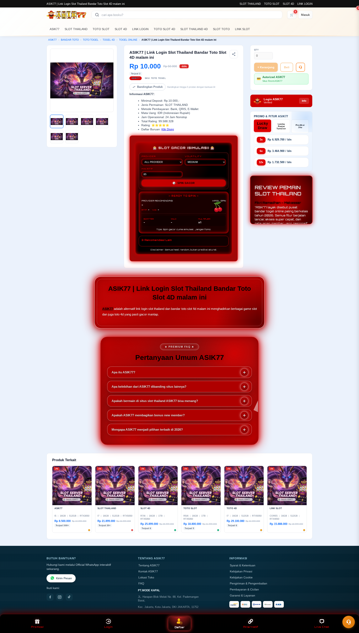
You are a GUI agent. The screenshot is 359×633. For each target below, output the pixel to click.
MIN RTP (147, 168)
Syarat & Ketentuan (242, 565)
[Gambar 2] (72, 121)
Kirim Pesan (64, 578)
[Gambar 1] (56, 121)
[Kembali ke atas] (349, 611)
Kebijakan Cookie (241, 577)
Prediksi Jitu (300, 126)
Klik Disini (167, 129)
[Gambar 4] (102, 121)
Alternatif (250, 626)
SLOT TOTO (221, 29)
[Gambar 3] (87, 121)
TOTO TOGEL (90, 40)
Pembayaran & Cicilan (244, 589)
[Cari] (97, 15)
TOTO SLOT (271, 3)
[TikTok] (69, 597)
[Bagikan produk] (234, 54)
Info (304, 100)
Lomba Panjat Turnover (281, 126)
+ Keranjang (265, 67)
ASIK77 (54, 29)
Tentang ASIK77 (149, 565)
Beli (286, 67)
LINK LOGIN (304, 3)
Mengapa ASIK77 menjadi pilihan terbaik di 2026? (147, 429)
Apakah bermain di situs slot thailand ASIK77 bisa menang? (155, 401)
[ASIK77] (66, 15)
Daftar (180, 627)
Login (108, 626)
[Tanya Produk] (300, 67)
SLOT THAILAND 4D (194, 29)
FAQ (141, 583)
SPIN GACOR (183, 183)
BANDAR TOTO (70, 40)
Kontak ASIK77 (148, 571)
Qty (256, 50)
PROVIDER (148, 156)
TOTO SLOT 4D (164, 29)
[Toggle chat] (348, 622)
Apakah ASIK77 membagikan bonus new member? (148, 415)
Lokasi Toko (146, 577)
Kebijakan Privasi (241, 571)
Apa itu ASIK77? (123, 372)
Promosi (37, 626)
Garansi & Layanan (242, 595)
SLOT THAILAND (250, 3)
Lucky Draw (262, 125)
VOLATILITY (193, 156)
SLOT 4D (288, 3)
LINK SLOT (242, 29)
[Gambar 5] (56, 136)
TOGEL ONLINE (128, 40)
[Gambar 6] (72, 136)
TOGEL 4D (109, 40)
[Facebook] (50, 597)
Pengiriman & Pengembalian (248, 583)
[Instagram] (59, 597)
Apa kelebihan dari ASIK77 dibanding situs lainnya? (149, 386)
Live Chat (321, 626)
